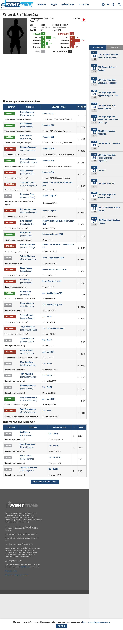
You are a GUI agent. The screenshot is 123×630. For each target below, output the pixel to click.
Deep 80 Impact (49, 210)
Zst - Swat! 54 (48, 352)
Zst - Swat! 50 (54, 457)
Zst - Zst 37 (47, 411)
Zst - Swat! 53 (48, 375)
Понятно (61, 626)
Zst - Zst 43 (47, 316)
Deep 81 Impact (49, 196)
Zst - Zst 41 (47, 340)
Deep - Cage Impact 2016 (53, 258)
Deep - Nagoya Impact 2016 (54, 269)
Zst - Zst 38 (47, 387)
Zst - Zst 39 (47, 364)
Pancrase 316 (48, 172)
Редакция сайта (11, 571)
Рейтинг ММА (68, 4)
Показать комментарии (45, 482)
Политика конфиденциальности (16, 575)
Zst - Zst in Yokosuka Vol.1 (54, 328)
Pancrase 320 (48, 149)
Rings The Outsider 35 (52, 281)
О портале (84, 4)
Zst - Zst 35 (53, 469)
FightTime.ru (25, 567)
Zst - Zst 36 (53, 445)
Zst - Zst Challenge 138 (52, 305)
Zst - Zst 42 (53, 434)
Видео (54, 4)
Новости (42, 4)
